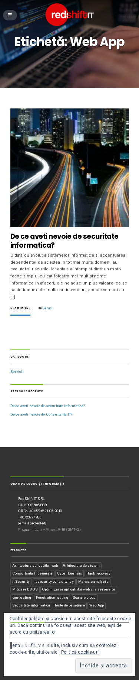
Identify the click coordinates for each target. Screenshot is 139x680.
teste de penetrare (70, 605)
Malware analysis (93, 581)
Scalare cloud (84, 597)
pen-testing (22, 597)
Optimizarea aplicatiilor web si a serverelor (78, 589)
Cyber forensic (69, 573)
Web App (96, 605)
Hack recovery (98, 573)
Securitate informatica (31, 605)
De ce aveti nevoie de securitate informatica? (64, 241)
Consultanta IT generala (32, 573)
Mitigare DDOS (25, 589)
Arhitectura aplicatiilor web (35, 565)
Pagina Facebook (27, 630)
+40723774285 (29, 517)
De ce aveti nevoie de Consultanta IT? (41, 414)
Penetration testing (52, 597)
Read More (20, 308)
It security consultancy (54, 581)
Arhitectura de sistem (81, 565)
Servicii (48, 308)
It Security (21, 581)
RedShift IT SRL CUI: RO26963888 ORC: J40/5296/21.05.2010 (40, 505)
